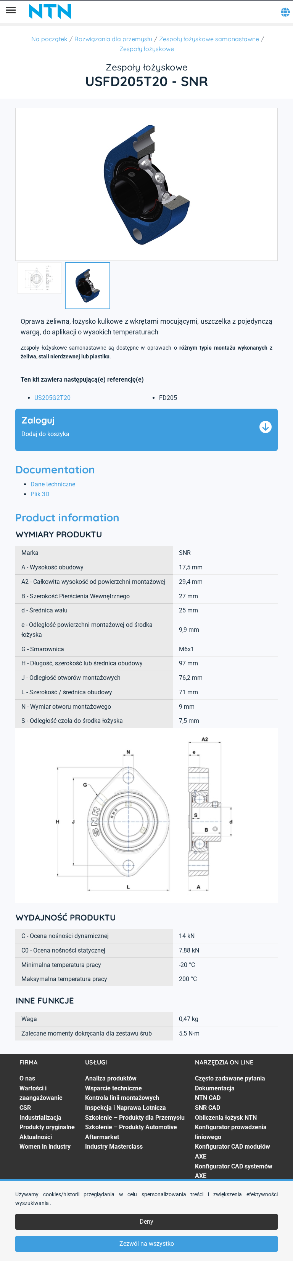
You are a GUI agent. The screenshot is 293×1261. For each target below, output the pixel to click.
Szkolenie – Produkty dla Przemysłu (135, 1117)
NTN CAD (208, 1097)
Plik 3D (40, 494)
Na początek (49, 39)
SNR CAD (207, 1107)
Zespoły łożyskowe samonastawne (209, 39)
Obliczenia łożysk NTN (226, 1117)
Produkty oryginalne (47, 1127)
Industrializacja (40, 1117)
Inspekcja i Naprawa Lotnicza (125, 1107)
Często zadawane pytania (230, 1078)
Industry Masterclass (114, 1146)
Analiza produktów (111, 1078)
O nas (27, 1078)
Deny (146, 1221)
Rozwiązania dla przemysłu (113, 39)
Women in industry (45, 1146)
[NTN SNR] (50, 11)
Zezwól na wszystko (146, 1243)
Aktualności (35, 1137)
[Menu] (10, 11)
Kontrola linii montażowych (122, 1097)
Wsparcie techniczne (113, 1088)
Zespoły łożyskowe (146, 49)
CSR (25, 1107)
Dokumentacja (215, 1088)
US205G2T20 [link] (52, 397)
